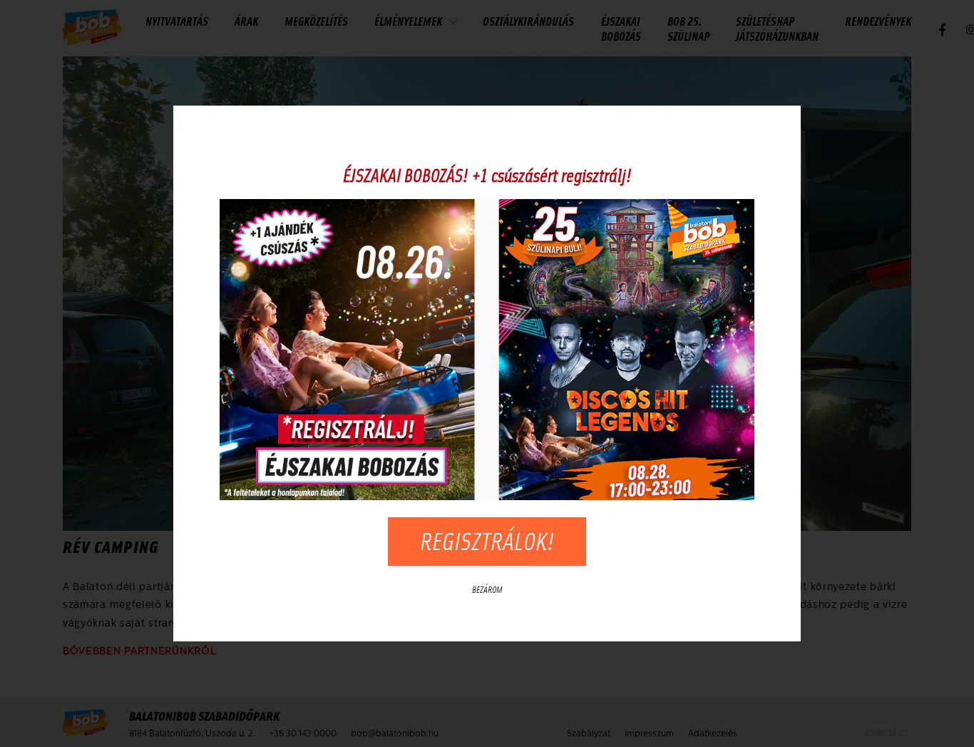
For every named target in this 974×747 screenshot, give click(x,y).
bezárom (487, 589)
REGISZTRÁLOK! (487, 541)
